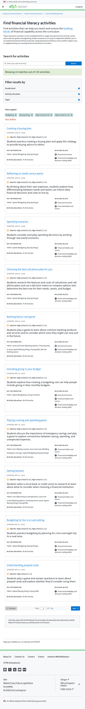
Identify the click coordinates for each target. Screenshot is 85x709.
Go (52, 608)
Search (73, 63)
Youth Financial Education (33, 13)
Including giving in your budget (24, 369)
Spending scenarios (17, 221)
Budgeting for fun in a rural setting (25, 520)
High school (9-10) (42, 115)
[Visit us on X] (10, 669)
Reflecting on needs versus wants (25, 173)
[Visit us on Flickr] (24, 669)
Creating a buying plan (19, 128)
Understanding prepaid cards (23, 565)
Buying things (24, 115)
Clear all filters (10, 119)
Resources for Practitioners (12, 13)
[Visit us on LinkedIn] (14, 669)
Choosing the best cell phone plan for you (29, 269)
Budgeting (10, 115)
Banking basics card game (21, 316)
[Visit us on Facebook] (5, 669)
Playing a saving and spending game (26, 420)
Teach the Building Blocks (54, 13)
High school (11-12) (62, 115)
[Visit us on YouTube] (19, 669)
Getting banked (15, 470)
